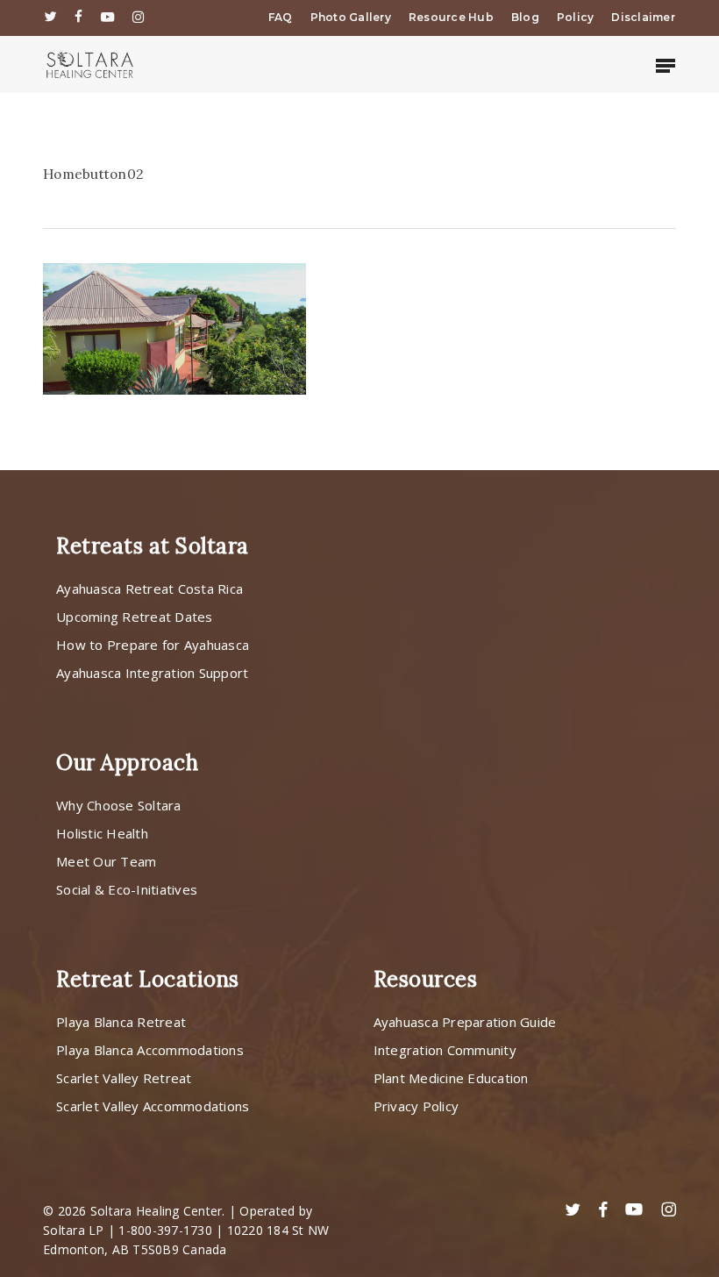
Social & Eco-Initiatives (126, 889)
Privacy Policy (416, 1106)
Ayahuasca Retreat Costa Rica (149, 588)
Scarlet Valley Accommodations (152, 1106)
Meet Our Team (106, 861)
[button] (665, 65)
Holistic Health (102, 833)
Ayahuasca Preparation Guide (465, 1022)
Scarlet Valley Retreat (124, 1078)
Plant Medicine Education (451, 1078)
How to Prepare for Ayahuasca (152, 644)
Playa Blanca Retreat (121, 1022)
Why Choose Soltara (119, 805)
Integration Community (445, 1050)
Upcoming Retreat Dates (134, 616)
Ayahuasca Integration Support (152, 672)
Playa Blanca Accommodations (150, 1050)
